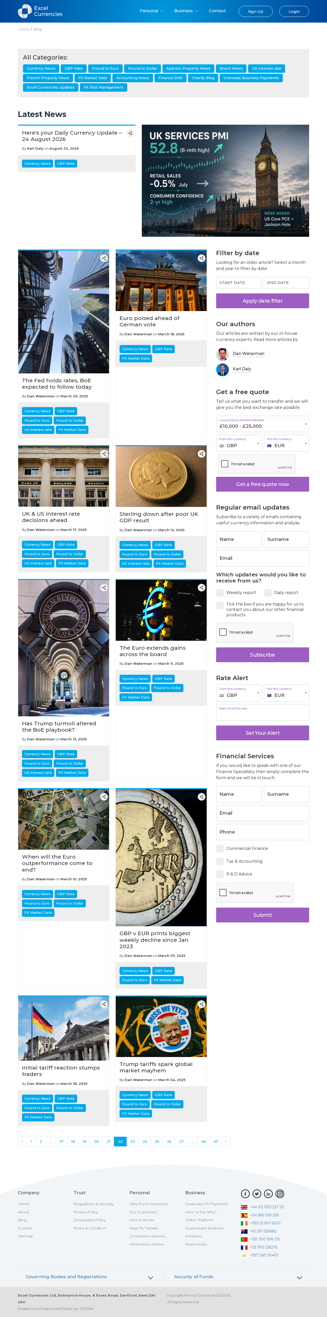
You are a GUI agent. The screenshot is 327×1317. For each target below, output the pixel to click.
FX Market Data (92, 78)
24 (145, 1141)
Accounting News (132, 78)
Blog (22, 1220)
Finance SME (170, 78)
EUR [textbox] (279, 445)
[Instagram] (279, 1193)
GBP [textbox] (232, 445)
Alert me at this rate (233, 708)
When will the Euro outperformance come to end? (57, 863)
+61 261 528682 (263, 1231)
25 (157, 1141)
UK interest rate (266, 68)
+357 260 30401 (264, 1255)
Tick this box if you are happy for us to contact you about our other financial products (265, 609)
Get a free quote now (262, 484)
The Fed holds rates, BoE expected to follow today (57, 383)
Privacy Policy (86, 1212)
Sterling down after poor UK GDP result (159, 517)
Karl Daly (35, 148)
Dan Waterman (41, 396)
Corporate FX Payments (206, 1204)
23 (132, 1141)
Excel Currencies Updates (51, 87)
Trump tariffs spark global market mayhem (156, 1067)
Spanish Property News (188, 68)
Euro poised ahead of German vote (149, 321)
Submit (262, 915)
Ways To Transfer (144, 1228)
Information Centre (147, 1244)
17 (61, 1141)
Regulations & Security (94, 1204)
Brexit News (231, 68)
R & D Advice (239, 874)
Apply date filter (263, 301)
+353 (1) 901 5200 (265, 1223)
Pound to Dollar (142, 68)
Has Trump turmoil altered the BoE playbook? (59, 726)
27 (181, 1141)
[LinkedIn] (268, 1193)
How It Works (142, 1220)
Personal (149, 10)
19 (84, 1141)
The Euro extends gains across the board (153, 651)
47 (216, 1141)
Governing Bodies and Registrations (66, 1276)
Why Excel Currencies (149, 1204)
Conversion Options (147, 1236)
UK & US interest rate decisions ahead (51, 517)
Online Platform (199, 1220)
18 (73, 1141)
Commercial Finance (247, 848)
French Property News (48, 78)
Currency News (41, 68)
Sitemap (25, 1236)
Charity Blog (203, 78)
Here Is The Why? (201, 1212)
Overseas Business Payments (251, 78)
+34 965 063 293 (264, 1215)
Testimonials (196, 1244)
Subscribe (262, 655)
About (23, 1212)
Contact (217, 10)
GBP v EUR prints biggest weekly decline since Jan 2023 (155, 939)
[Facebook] (245, 1193)
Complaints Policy (90, 1220)
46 (203, 1141)
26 (169, 1141)
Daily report (286, 592)
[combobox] (238, 443)
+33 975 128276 (263, 1247)
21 (108, 1141)
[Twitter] (256, 1193)
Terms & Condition (90, 1228)
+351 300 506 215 (265, 1239)
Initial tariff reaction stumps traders (61, 1070)
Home (24, 29)
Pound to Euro (105, 68)
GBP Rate (74, 68)
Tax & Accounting (244, 861)
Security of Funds (193, 1276)
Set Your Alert (262, 733)
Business (184, 10)
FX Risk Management (103, 87)
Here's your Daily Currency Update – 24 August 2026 (72, 135)
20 (96, 1141)
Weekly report (241, 592)
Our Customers (143, 1212)
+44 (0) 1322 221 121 (267, 1207)
